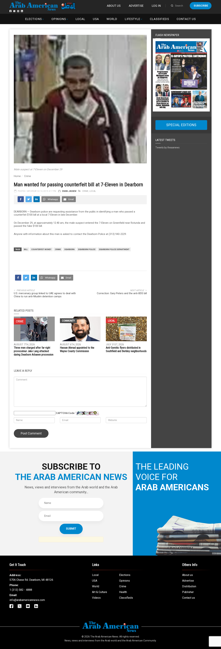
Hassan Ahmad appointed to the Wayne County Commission (77, 349)
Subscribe (201, 5)
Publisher (188, 592)
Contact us (186, 19)
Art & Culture (99, 592)
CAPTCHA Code (65, 413)
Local (80, 19)
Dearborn (69, 249)
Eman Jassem (69, 191)
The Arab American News (104, 636)
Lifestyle (132, 19)
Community (68, 320)
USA (96, 19)
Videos (96, 597)
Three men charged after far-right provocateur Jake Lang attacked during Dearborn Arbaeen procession (33, 351)
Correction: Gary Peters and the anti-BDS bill (122, 293)
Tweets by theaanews (167, 147)
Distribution (189, 586)
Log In (156, 5)
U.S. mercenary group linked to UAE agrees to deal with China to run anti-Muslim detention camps (45, 295)
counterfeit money (41, 249)
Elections (33, 19)
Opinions (58, 19)
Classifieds (159, 19)
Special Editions (181, 125)
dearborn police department (114, 249)
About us (114, 5)
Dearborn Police (86, 249)
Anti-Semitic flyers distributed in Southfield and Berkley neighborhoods (126, 349)
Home (17, 176)
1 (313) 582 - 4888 (20, 589)
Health (123, 592)
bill (26, 249)
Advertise (136, 5)
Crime (27, 176)
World (112, 19)
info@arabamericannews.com (27, 600)
